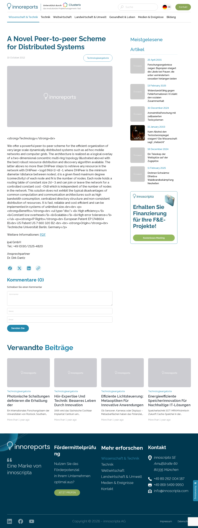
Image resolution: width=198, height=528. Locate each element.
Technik (107, 464)
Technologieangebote (98, 58)
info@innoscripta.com (171, 491)
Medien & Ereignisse (117, 483)
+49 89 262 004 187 (169, 479)
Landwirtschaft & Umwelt (121, 476)
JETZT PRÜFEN (67, 492)
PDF (43, 234)
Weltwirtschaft (112, 470)
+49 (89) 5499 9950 (169, 485)
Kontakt (183, 7)
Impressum (166, 521)
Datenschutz (184, 521)
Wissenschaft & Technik (120, 458)
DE (169, 7)
